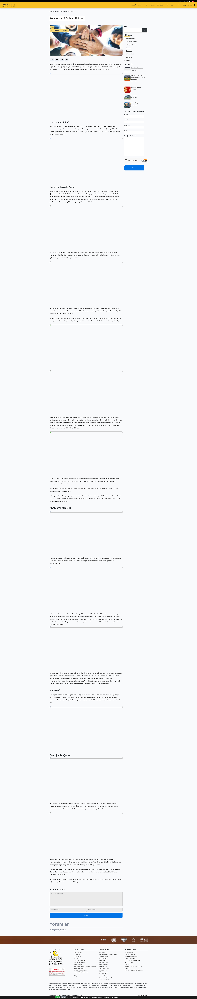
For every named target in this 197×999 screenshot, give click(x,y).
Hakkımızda (77, 974)
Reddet (63, 997)
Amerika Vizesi (103, 976)
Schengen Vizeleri (131, 44)
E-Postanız (127, 125)
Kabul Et (57, 997)
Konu (125, 130)
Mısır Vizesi (102, 974)
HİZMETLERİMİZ (79, 949)
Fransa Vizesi (103, 958)
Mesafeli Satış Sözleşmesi (81, 972)
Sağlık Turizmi (130, 54)
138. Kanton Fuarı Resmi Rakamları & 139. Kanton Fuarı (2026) (138, 77)
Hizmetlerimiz (161, 5)
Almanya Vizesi (103, 956)
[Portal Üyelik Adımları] (127, 70)
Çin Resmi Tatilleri (136, 87)
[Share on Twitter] (57, 59)
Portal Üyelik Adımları (137, 68)
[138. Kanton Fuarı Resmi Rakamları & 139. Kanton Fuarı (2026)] (127, 78)
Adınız (126, 114)
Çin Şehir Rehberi (150, 5)
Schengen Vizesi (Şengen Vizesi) (108, 954)
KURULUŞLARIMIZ (130, 949)
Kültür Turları (77, 956)
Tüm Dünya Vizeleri (131, 41)
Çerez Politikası (114, 997)
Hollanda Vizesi (103, 970)
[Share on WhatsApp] (66, 59)
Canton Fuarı (134, 95)
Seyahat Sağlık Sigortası (80, 970)
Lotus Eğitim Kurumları (131, 956)
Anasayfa (51, 11)
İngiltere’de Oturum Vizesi (106, 978)
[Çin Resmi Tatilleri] (127, 90)
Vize (172, 5)
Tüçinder (127, 968)
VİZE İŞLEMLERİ (104, 949)
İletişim (128, 60)
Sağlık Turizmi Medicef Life (132, 960)
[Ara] (144, 30)
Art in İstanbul (129, 962)
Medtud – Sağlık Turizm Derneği (134, 970)
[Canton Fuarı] (127, 97)
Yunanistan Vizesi (104, 968)
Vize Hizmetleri (78, 952)
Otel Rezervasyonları (79, 960)
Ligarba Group (129, 952)
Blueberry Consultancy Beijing (133, 966)
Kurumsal (189, 5)
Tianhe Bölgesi (135, 103)
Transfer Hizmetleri (79, 962)
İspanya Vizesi (103, 966)
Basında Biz (129, 57)
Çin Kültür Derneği (130, 954)
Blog (184, 5)
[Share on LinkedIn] (62, 59)
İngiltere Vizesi (103, 962)
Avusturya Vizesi (103, 964)
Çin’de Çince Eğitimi (130, 958)
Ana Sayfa (133, 5)
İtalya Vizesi (102, 960)
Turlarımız (128, 48)
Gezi (52, 27)
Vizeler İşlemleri (130, 38)
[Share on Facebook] (52, 59)
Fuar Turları (129, 51)
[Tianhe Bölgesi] (127, 105)
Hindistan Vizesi (103, 972)
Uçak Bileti (140, 5)
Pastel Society (129, 964)
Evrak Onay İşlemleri (79, 968)
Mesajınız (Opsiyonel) (130, 136)
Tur (168, 5)
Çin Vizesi (178, 5)
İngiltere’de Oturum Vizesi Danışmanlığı (85, 966)
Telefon (126, 119)
